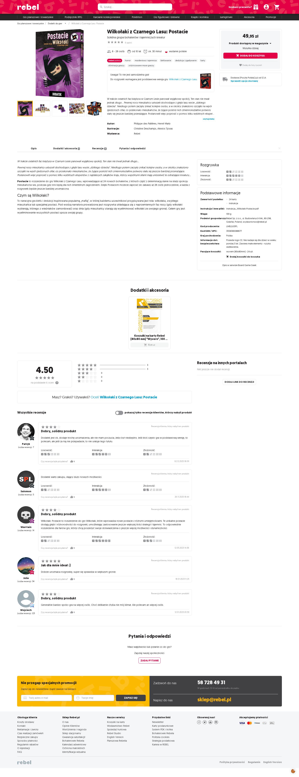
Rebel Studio (114, 733)
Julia (26, 578)
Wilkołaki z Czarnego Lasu (183, 79)
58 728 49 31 (211, 682)
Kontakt (21, 725)
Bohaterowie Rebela (73, 740)
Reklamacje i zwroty (27, 729)
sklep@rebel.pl (214, 699)
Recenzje (99, 148)
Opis (34, 148)
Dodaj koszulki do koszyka (245, 256)
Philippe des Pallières (145, 123)
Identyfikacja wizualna (73, 751)
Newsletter (158, 722)
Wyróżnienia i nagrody (74, 729)
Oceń (124, 397)
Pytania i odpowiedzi (132, 148)
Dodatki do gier (55, 23)
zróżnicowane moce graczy (141, 65)
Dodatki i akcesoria (66, 148)
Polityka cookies (160, 737)
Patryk (26, 444)
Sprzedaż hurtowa (116, 729)
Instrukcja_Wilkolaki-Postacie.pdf (242, 208)
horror (128, 60)
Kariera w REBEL (160, 744)
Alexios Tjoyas (165, 128)
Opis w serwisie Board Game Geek (239, 265)
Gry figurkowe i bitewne (167, 17)
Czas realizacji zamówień (30, 733)
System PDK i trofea (162, 729)
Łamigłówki (226, 17)
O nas (65, 722)
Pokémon (137, 17)
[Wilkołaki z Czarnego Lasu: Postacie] (59, 63)
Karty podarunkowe (162, 725)
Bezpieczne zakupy (27, 737)
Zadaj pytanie (150, 660)
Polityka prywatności (232, 762)
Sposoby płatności (27, 740)
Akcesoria (249, 17)
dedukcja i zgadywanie (186, 60)
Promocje (271, 17)
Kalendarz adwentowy (74, 744)
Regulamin (254, 762)
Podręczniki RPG (73, 17)
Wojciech (26, 610)
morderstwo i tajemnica (146, 60)
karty (203, 60)
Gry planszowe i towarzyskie (38, 17)
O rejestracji (23, 748)
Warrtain (26, 527)
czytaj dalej (208, 119)
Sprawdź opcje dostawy (244, 80)
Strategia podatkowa (163, 740)
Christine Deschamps (145, 128)
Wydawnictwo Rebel (118, 725)
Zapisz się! (130, 698)
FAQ (19, 751)
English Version (115, 737)
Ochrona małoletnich (73, 748)
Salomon (26, 491)
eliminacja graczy (116, 65)
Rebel (137, 133)
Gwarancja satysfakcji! (73, 737)
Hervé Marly (164, 123)
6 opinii (128, 42)
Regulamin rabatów (27, 744)
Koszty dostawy (25, 722)
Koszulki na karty (116, 722)
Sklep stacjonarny (71, 733)
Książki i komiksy (200, 17)
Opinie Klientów (71, 725)
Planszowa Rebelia (117, 740)
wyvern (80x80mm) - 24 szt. (239, 251)
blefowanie (166, 60)
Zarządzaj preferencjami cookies (293, 770)
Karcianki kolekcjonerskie (106, 17)
